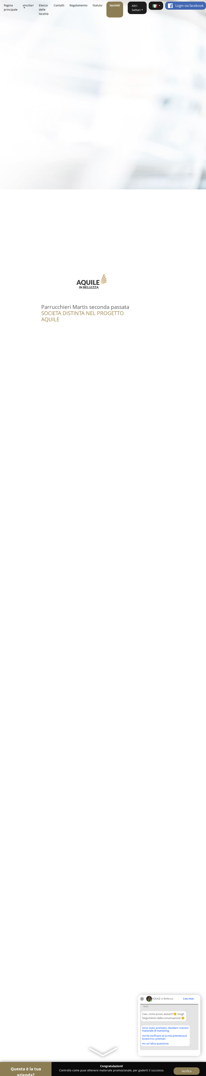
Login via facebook (189, 5)
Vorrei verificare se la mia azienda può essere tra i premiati (164, 1037)
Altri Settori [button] (136, 8)
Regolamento (78, 5)
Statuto (97, 5)
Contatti (59, 5)
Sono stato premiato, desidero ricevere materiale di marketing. (165, 1029)
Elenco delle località (43, 9)
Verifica (187, 1071)
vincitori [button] (28, 5)
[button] (156, 6)
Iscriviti (115, 5)
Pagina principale (11, 7)
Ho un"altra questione (155, 1043)
